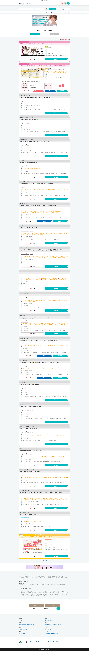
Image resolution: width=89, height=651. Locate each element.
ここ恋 (21, 225)
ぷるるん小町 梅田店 (25, 293)
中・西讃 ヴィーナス (42, 534)
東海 (46, 622)
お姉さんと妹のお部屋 (25, 490)
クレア (21, 404)
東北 (46, 618)
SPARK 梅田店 (23, 203)
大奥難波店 (22, 382)
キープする (33, 59)
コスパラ (22, 160)
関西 (27, 3)
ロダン (31, 63)
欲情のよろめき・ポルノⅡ (25, 512)
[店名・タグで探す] (68, 9)
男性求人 (50, 90)
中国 (46, 627)
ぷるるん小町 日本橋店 (25, 338)
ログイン (52, 605)
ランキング (44, 34)
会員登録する (36, 605)
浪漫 (31, 41)
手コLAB (22, 448)
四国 (20, 631)
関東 (20, 622)
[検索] (58, 608)
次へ (47, 560)
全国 (29, 3)
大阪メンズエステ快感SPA (25, 95)
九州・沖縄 (47, 631)
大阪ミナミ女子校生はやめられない (27, 247)
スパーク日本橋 (23, 360)
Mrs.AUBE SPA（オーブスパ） (26, 139)
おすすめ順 (35, 34)
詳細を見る (56, 59)
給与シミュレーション (38, 90)
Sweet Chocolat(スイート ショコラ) (27, 469)
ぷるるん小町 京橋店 (25, 181)
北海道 (20, 618)
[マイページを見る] (65, 3)
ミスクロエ (22, 271)
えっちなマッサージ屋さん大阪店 (27, 426)
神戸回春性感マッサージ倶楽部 (26, 117)
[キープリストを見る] (62, 3)
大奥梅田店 (22, 315)
